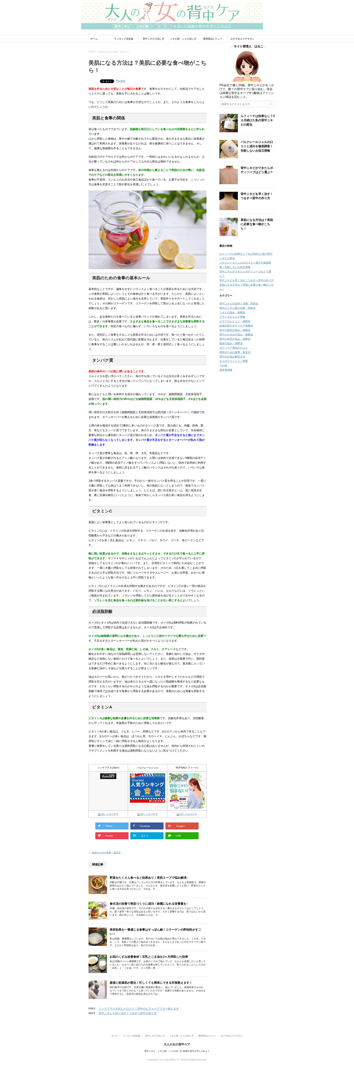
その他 (223, 365)
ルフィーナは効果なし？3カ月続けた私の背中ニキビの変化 (258, 120)
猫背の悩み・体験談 (231, 343)
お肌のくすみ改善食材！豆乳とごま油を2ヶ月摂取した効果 (149, 956)
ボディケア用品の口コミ (233, 347)
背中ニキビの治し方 (153, 38)
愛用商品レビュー (212, 38)
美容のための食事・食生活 (106, 852)
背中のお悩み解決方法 (232, 356)
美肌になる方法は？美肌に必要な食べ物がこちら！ (257, 224)
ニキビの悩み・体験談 (232, 312)
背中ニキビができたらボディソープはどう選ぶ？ (257, 170)
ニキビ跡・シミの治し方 (183, 38)
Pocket (120, 81)
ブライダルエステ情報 (232, 316)
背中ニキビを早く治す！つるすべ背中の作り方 (128, 1013)
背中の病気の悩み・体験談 (234, 330)
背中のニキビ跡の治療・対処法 (237, 308)
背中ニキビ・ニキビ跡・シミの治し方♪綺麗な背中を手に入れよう (177, 1051)
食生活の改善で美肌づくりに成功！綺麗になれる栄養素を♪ (149, 903)
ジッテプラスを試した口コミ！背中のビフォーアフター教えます (139, 1008)
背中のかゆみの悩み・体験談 (236, 334)
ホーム (94, 38)
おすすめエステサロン (242, 38)
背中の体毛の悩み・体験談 (234, 338)
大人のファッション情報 (233, 361)
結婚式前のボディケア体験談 (236, 325)
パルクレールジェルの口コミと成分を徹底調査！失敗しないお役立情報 (257, 146)
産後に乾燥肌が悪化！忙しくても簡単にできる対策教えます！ (151, 982)
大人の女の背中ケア (177, 1044)
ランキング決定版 (123, 38)
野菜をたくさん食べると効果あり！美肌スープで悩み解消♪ (149, 877)
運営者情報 (225, 369)
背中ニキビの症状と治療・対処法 (238, 303)
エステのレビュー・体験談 (234, 321)
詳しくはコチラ (110, 814)
